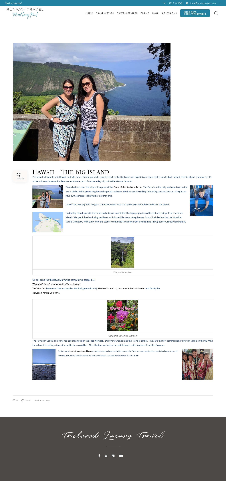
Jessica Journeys (42, 400)
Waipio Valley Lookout (70, 284)
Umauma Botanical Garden (131, 288)
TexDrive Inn (39, 288)
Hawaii (28, 400)
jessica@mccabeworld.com (81, 351)
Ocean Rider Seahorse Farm (127, 187)
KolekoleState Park (107, 288)
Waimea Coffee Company (45, 284)
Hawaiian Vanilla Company (45, 293)
